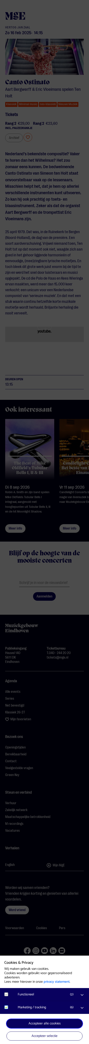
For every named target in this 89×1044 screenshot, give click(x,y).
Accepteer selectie (44, 1036)
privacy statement (57, 982)
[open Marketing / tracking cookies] (82, 1008)
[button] (47, 994)
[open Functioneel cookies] (82, 995)
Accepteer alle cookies (45, 1023)
